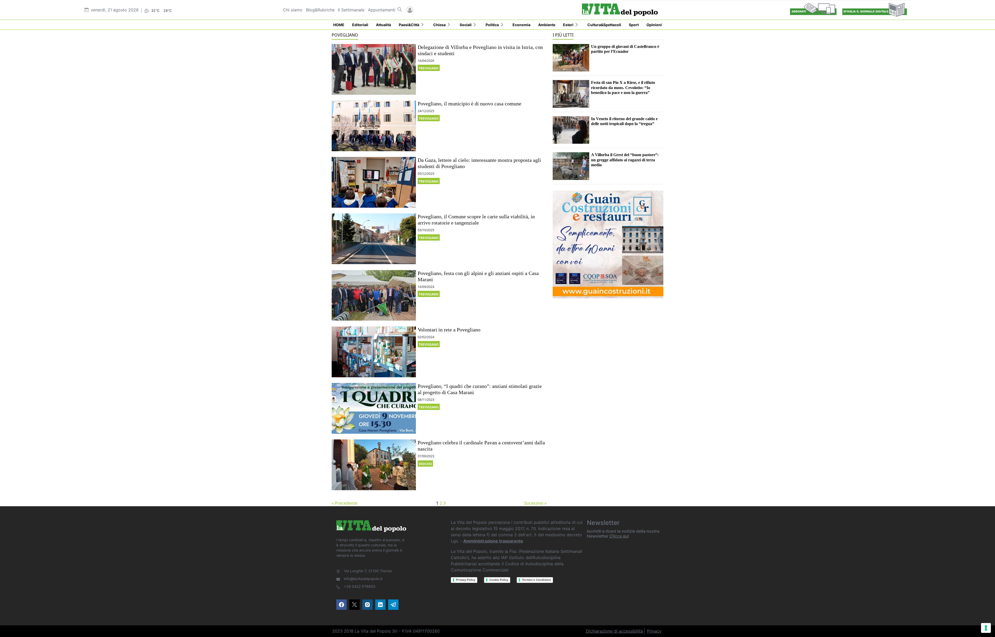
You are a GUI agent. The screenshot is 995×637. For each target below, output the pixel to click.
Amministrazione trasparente (493, 541)
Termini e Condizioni (536, 580)
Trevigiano (429, 68)
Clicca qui (619, 536)
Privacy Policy (465, 580)
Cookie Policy (498, 580)
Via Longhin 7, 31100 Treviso (368, 571)
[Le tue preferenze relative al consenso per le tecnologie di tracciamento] (986, 628)
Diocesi (425, 464)
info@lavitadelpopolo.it (363, 578)
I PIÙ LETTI (563, 35)
